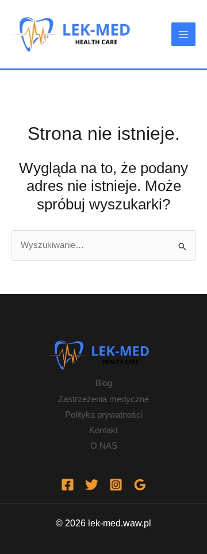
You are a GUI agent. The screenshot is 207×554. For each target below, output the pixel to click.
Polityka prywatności (104, 414)
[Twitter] (91, 484)
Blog (103, 383)
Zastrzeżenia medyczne (103, 399)
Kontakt (103, 430)
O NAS (103, 445)
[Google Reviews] (140, 484)
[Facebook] (67, 484)
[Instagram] (115, 484)
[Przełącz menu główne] (183, 34)
